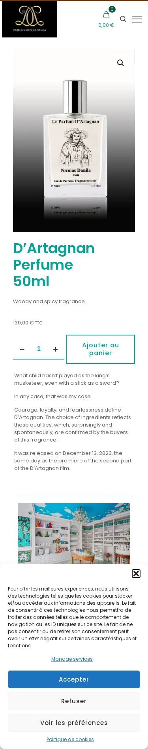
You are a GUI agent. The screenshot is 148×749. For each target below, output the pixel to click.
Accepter (74, 679)
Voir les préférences (74, 723)
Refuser (74, 701)
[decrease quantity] (22, 349)
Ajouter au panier (100, 349)
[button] (136, 574)
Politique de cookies (70, 739)
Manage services (72, 659)
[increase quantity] (55, 349)
